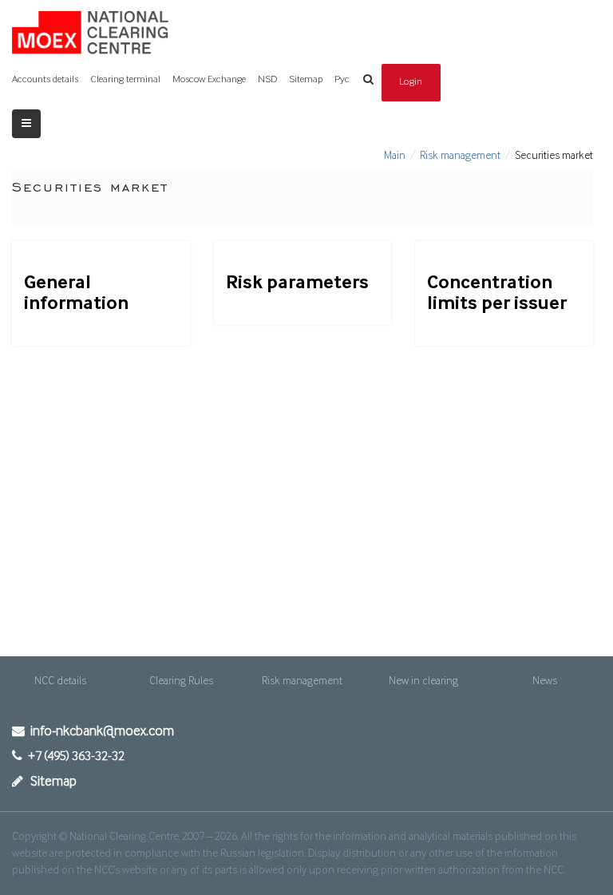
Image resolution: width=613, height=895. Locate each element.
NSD (267, 79)
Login (411, 82)
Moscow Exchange (209, 79)
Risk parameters (297, 282)
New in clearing (423, 681)
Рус (342, 79)
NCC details (60, 681)
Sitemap (305, 79)
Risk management (460, 155)
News (544, 681)
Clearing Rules (181, 681)
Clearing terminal (125, 79)
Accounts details (45, 79)
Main (394, 155)
